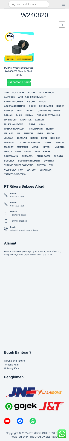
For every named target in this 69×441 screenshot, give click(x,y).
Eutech (28, 133)
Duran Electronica (48, 115)
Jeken (39, 133)
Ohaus (8, 151)
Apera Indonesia (14, 101)
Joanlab (22, 138)
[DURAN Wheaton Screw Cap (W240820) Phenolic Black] (19, 47)
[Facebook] (20, 421)
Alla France (46, 92)
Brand (30, 110)
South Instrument (29, 160)
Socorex (9, 160)
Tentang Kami (11, 364)
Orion (27, 151)
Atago (42, 101)
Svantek (49, 160)
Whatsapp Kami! (20, 82)
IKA (19, 133)
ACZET (31, 92)
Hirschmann (35, 128)
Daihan (8, 115)
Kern (44, 138)
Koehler (55, 138)
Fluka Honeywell (14, 124)
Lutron (59, 142)
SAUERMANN (11, 156)
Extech (39, 119)
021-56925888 (17, 206)
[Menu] (63, 4)
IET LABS (8, 133)
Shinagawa (43, 156)
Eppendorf (10, 119)
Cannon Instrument (50, 110)
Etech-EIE (25, 119)
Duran (29, 115)
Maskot (8, 147)
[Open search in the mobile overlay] (29, 4)
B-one (32, 106)
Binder (60, 106)
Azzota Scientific (14, 106)
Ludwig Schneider (29, 142)
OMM (18, 151)
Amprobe (9, 97)
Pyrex (46, 151)
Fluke (32, 124)
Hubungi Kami (11, 368)
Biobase (8, 110)
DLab (19, 115)
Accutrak (18, 92)
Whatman (45, 169)
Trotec (41, 165)
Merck (35, 147)
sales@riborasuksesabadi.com (24, 230)
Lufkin (47, 142)
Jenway (8, 138)
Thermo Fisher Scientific (18, 165)
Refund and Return (14, 360)
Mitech (47, 147)
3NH (6, 92)
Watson (31, 169)
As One (31, 101)
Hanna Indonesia (14, 128)
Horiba (50, 128)
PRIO (37, 151)
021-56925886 (17, 196)
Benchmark (46, 106)
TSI (51, 165)
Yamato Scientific (15, 174)
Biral (20, 110)
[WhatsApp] (33, 421)
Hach (42, 124)
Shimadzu (27, 156)
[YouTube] (7, 421)
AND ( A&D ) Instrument (32, 97)
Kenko (34, 138)
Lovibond (9, 142)
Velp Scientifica (13, 169)
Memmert (22, 147)
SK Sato (58, 156)
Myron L (60, 147)
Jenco (50, 133)
